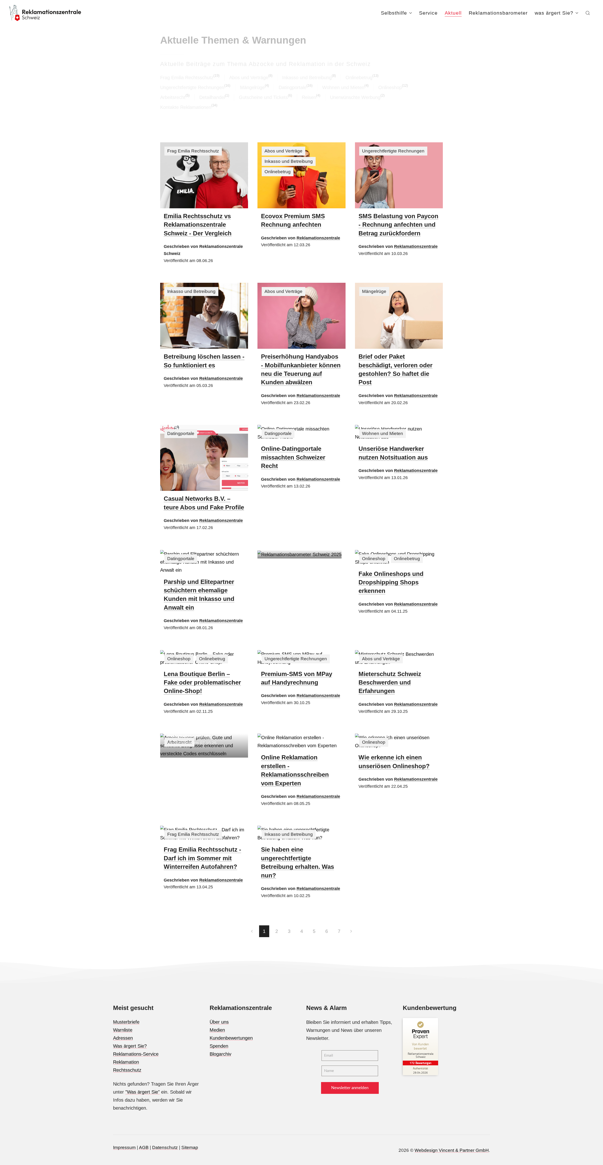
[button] (587, 13)
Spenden (219, 1046)
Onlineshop (390, 87)
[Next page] (351, 931)
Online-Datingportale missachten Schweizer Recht (293, 457)
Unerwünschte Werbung (355, 97)
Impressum (124, 1147)
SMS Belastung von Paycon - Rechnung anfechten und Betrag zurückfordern (398, 225)
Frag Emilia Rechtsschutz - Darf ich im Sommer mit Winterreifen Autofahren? (202, 858)
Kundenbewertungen (231, 1038)
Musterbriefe (126, 1022)
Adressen (123, 1038)
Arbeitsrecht (172, 97)
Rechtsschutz (127, 1070)
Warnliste (122, 1030)
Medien (217, 1030)
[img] (204, 175)
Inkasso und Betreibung (307, 77)
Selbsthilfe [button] (394, 13)
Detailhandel (212, 97)
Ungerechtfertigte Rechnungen (192, 87)
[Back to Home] (45, 13)
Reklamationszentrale (318, 238)
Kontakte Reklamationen (185, 107)
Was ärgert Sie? (130, 1046)
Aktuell (453, 13)
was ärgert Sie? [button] (554, 13)
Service (428, 13)
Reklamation (126, 1062)
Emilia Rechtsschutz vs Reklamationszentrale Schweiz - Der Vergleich (198, 225)
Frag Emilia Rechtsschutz (186, 77)
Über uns (219, 1022)
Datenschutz (165, 1147)
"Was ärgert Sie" (142, 1092)
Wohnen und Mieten (343, 87)
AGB (144, 1147)
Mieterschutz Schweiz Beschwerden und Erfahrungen (390, 682)
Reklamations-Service (136, 1054)
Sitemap (189, 1147)
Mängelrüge (252, 87)
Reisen (309, 97)
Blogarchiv (220, 1054)
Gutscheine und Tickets (263, 97)
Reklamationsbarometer (498, 13)
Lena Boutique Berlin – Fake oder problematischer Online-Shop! (202, 682)
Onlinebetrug (359, 77)
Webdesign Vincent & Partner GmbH (452, 1150)
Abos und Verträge (248, 77)
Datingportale (292, 87)
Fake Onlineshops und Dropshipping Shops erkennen (391, 582)
